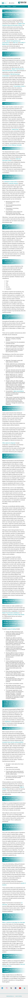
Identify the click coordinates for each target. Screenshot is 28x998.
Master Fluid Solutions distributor (10, 613)
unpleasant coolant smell (10, 181)
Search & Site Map (18, 996)
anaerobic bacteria (13, 183)
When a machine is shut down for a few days (13, 922)
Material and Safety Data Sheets (16, 614)
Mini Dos (15, 42)
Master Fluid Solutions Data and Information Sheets (13, 24)
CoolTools (12, 3)
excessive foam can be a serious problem (12, 742)
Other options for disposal (8, 443)
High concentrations (18, 391)
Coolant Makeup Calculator (15, 145)
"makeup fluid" (15, 129)
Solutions (3, 6)
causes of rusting (11, 629)
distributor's (8, 721)
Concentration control (18, 86)
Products (9, 6)
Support (14, 6)
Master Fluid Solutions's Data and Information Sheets (13, 69)
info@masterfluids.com (10, 996)
